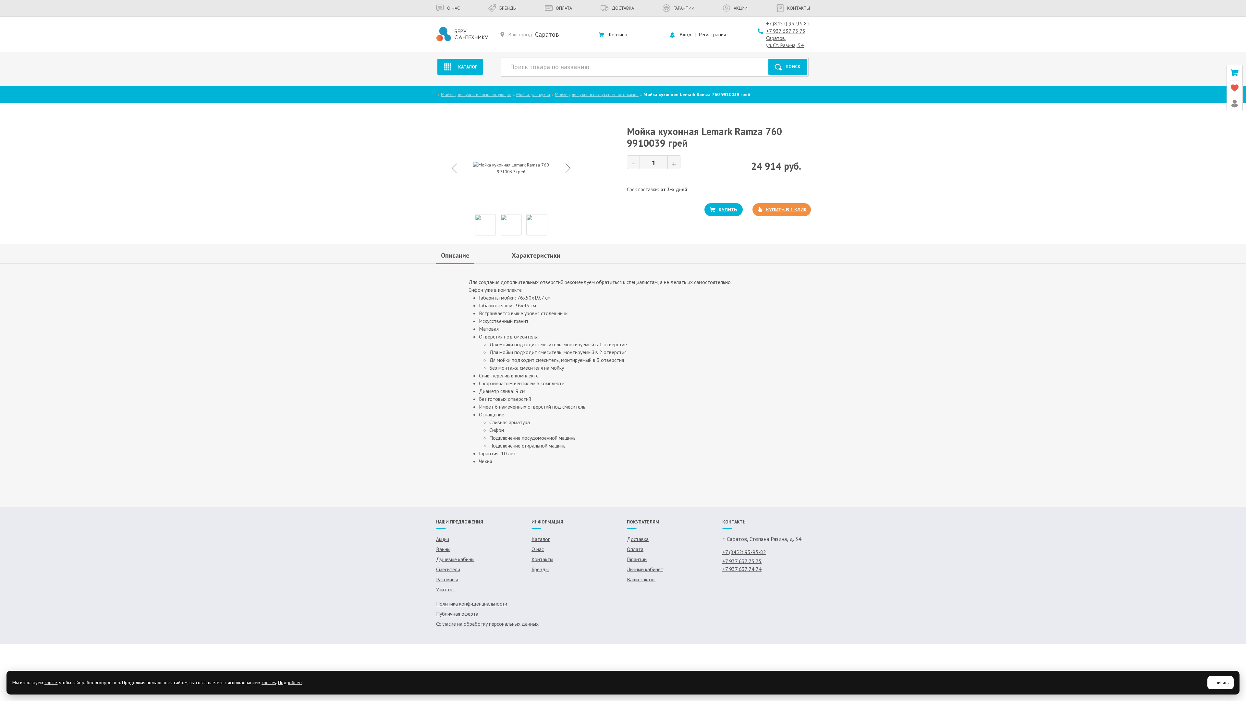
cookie (50, 682)
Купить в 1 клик (786, 209)
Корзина (618, 34)
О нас (453, 8)
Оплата (564, 8)
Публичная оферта (457, 613)
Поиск (793, 66)
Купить (728, 209)
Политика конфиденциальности (471, 603)
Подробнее (290, 682)
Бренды (508, 8)
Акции (741, 8)
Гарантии (684, 8)
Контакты (798, 8)
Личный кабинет (645, 569)
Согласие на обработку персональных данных (487, 624)
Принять (1220, 682)
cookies (269, 682)
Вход (685, 34)
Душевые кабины (455, 559)
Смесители (448, 569)
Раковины (447, 579)
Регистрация (712, 34)
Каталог (467, 67)
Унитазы (445, 589)
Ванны (443, 549)
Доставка (623, 8)
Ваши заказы (641, 579)
